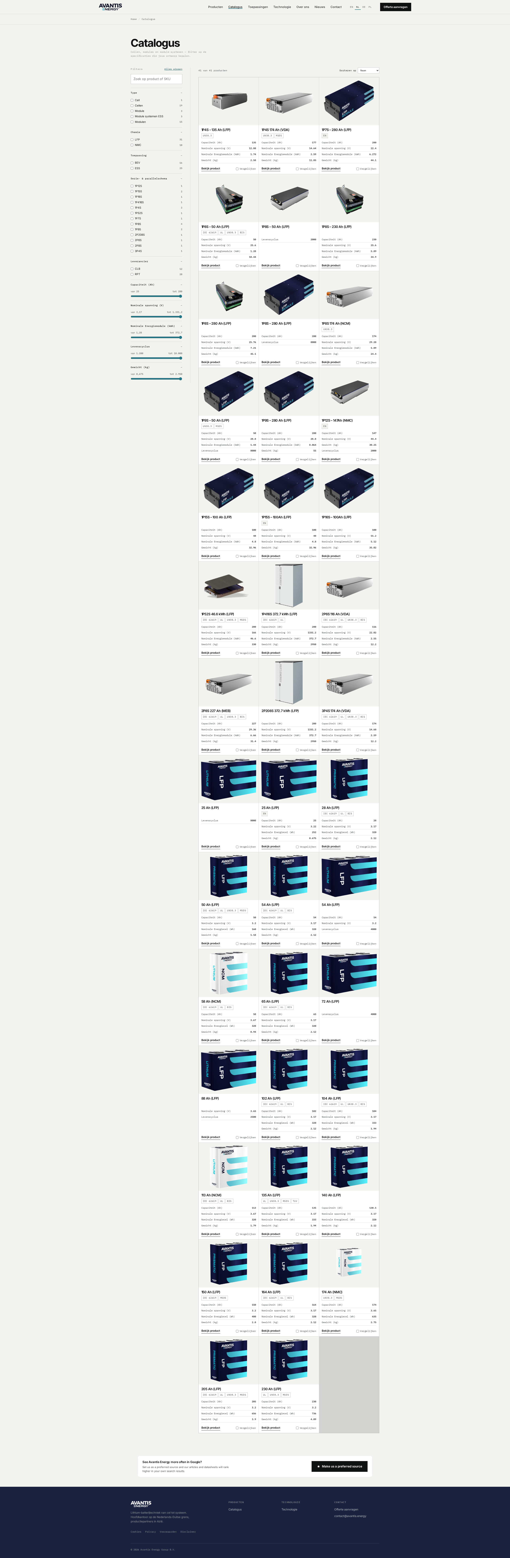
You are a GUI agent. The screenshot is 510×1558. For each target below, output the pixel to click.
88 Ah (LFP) (210, 1098)
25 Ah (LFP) (210, 808)
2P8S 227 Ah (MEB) (216, 711)
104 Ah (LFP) (331, 1098)
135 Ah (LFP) (271, 1195)
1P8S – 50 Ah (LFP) (215, 227)
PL (370, 6)
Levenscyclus (140, 346)
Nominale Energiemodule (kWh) (153, 325)
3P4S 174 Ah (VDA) (336, 711)
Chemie (135, 132)
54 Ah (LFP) (270, 905)
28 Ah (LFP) (330, 808)
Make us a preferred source (342, 1466)
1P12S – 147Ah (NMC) (337, 420)
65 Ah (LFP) (270, 1001)
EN (351, 6)
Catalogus (235, 7)
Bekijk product (210, 168)
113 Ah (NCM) (211, 1195)
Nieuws (320, 7)
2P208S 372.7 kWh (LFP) (280, 711)
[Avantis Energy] (110, 7)
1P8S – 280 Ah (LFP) (216, 323)
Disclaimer (188, 1531)
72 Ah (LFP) (330, 1001)
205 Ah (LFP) (211, 1389)
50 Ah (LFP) (210, 905)
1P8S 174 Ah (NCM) (336, 323)
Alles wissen (173, 68)
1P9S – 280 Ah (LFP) (276, 420)
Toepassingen (258, 7)
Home (134, 19)
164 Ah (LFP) (271, 1292)
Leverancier (139, 261)
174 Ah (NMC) (332, 1292)
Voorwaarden (168, 1531)
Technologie (282, 7)
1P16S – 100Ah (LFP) (336, 517)
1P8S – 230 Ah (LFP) (337, 227)
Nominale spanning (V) (147, 305)
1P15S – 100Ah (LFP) (276, 517)
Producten (215, 7)
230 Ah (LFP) (271, 1389)
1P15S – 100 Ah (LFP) (216, 517)
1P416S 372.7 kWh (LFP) (279, 614)
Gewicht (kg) (140, 367)
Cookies (136, 1531)
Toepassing (139, 155)
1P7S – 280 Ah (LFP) (336, 130)
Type (134, 92)
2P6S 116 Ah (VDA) (336, 614)
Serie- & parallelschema (149, 178)
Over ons (302, 7)
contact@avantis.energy (350, 1516)
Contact (336, 7)
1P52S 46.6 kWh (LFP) (217, 614)
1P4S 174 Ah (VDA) (275, 130)
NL (357, 6)
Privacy (150, 1531)
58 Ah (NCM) (211, 1001)
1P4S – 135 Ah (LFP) (215, 130)
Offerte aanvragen (395, 7)
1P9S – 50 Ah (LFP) (215, 420)
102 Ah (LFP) (271, 1098)
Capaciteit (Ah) (143, 284)
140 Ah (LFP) (331, 1195)
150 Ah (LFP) (210, 1292)
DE (364, 6)
